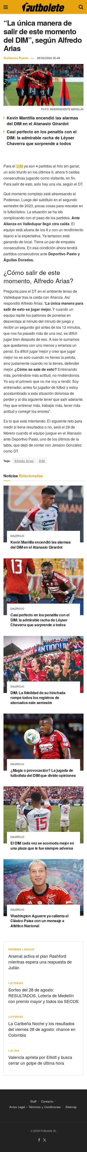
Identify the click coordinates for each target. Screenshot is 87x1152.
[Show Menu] (5, 7)
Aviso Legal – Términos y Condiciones (35, 1107)
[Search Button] (81, 6)
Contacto (47, 1101)
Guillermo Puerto (15, 58)
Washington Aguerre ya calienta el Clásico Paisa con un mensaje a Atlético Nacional (39, 920)
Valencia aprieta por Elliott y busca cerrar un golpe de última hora (40, 1060)
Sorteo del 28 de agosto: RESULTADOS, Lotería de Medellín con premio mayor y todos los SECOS (43, 995)
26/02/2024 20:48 (48, 58)
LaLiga (13, 1050)
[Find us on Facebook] (39, 1140)
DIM (42, 461)
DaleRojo (17, 536)
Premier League (21, 949)
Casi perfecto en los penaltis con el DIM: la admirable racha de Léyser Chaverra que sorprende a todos (42, 137)
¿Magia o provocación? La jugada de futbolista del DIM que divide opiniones (43, 773)
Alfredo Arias (24, 461)
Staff (33, 1101)
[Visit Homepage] (43, 7)
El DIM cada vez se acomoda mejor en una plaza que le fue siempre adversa (42, 845)
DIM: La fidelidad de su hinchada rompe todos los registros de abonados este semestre (37, 697)
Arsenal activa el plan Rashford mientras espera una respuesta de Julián (40, 961)
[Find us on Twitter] (44, 1140)
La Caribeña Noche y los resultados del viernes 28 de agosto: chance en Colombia (41, 1029)
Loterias (15, 983)
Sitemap (71, 1107)
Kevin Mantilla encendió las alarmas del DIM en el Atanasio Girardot (42, 121)
